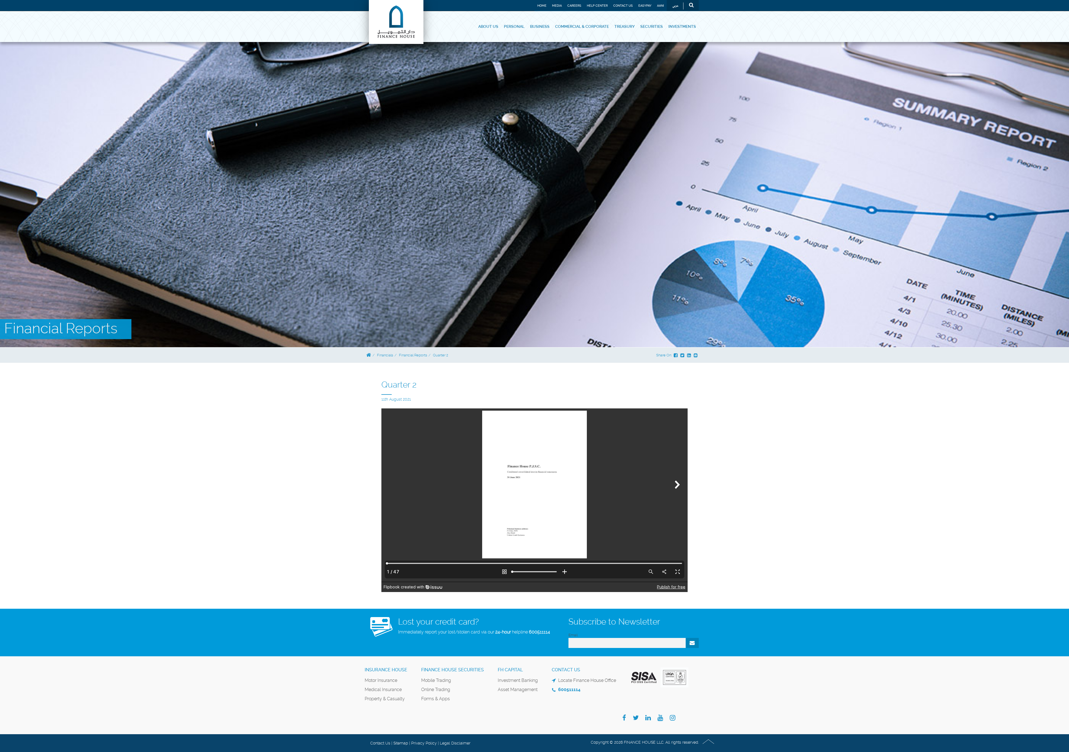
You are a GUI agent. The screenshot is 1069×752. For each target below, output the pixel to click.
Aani (660, 6)
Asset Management (518, 689)
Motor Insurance (381, 680)
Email (573, 635)
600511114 (539, 632)
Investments (682, 26)
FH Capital (510, 669)
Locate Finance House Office (587, 680)
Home (541, 6)
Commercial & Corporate (582, 26)
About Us (488, 26)
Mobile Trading (436, 680)
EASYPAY (644, 6)
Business (540, 26)
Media (557, 6)
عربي (675, 6)
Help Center (597, 6)
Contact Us (623, 6)
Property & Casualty (385, 698)
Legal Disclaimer (455, 743)
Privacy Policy (424, 743)
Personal (514, 26)
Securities (651, 26)
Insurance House (386, 669)
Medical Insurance (383, 689)
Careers (574, 6)
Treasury (624, 26)
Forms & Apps (435, 698)
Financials (385, 355)
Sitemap (400, 743)
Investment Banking (518, 680)
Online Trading (435, 689)
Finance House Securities (452, 669)
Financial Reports (413, 355)
